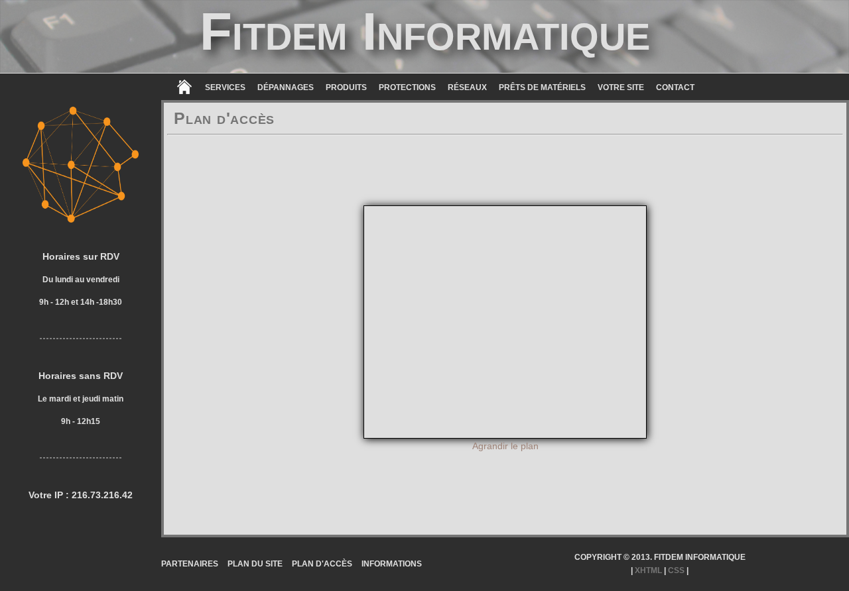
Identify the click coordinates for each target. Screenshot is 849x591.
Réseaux (467, 87)
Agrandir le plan (505, 446)
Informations (391, 563)
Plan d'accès (322, 563)
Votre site (621, 87)
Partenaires (189, 563)
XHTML (648, 570)
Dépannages (285, 87)
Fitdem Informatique (425, 31)
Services (225, 87)
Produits (346, 87)
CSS (676, 570)
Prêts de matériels (542, 87)
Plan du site (255, 563)
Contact (675, 87)
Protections (407, 87)
